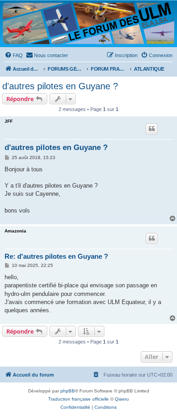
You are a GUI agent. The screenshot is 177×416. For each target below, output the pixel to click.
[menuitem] (14, 55)
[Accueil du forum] (88, 23)
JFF (9, 121)
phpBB (67, 390)
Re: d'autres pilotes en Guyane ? (56, 256)
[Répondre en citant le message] (151, 128)
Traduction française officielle (78, 399)
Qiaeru (122, 399)
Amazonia (15, 230)
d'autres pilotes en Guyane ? (60, 86)
